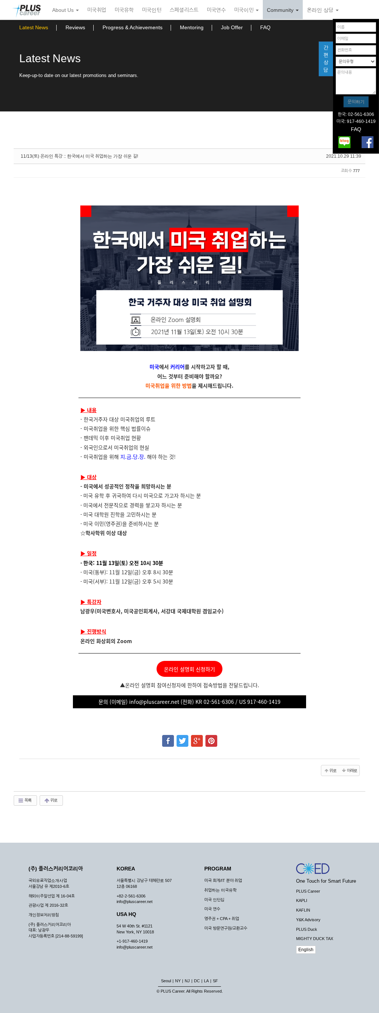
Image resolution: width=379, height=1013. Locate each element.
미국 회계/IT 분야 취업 (223, 880)
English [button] (305, 949)
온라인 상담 (321, 10)
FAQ (265, 27)
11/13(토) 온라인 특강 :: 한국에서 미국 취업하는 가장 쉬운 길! (79, 156)
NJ (187, 981)
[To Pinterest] (211, 737)
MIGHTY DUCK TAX (314, 938)
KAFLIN (303, 910)
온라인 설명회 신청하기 (189, 669)
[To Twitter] (182, 737)
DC (197, 981)
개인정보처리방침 (43, 915)
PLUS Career (308, 891)
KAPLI (301, 900)
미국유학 (124, 10)
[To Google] (197, 737)
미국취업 (96, 10)
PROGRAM (217, 869)
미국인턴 (151, 10)
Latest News (33, 27)
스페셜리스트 (184, 10)
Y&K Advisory (308, 919)
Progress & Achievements (132, 27)
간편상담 (325, 59)
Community (281, 10)
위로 (53, 800)
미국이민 (244, 10)
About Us (63, 10)
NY (178, 981)
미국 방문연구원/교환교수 (225, 928)
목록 (27, 800)
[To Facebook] (168, 737)
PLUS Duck (306, 929)
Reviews (75, 27)
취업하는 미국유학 (220, 890)
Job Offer (232, 27)
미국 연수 (212, 909)
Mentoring (192, 27)
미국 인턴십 (214, 899)
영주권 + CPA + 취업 (221, 918)
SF (215, 981)
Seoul (166, 981)
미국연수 (216, 10)
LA (206, 981)
